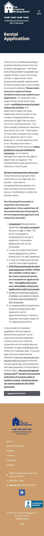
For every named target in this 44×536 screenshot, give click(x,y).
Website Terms (22, 518)
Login (22, 524)
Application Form (16, 393)
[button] (22, 393)
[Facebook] (22, 492)
